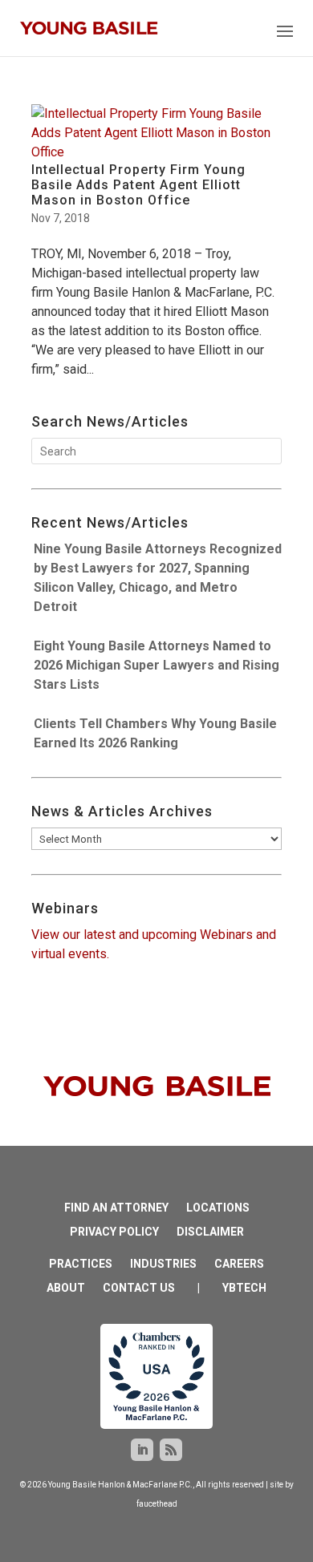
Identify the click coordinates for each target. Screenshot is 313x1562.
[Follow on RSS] (171, 1450)
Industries (163, 1264)
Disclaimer (210, 1232)
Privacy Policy (114, 1232)
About (66, 1288)
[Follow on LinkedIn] (142, 1450)
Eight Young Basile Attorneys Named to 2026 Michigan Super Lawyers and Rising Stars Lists (156, 665)
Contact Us (139, 1288)
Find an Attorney (116, 1208)
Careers (239, 1264)
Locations (218, 1208)
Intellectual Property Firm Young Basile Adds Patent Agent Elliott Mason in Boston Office (138, 185)
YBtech (244, 1288)
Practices (80, 1264)
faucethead (156, 1503)
